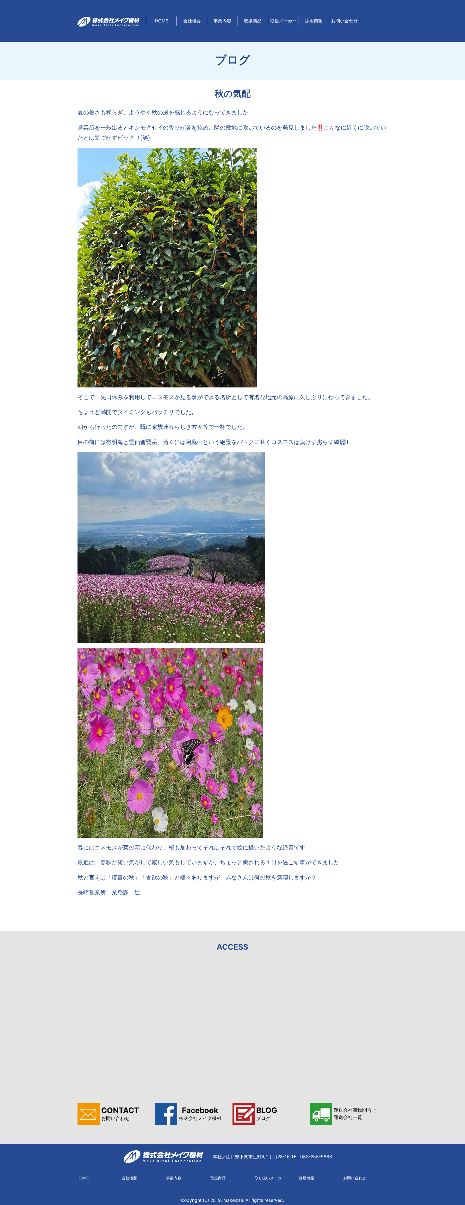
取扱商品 (253, 20)
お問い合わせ (344, 20)
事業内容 (222, 20)
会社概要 (192, 20)
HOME (161, 20)
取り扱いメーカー (270, 1178)
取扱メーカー (283, 20)
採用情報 (314, 20)
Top (450, 1190)
